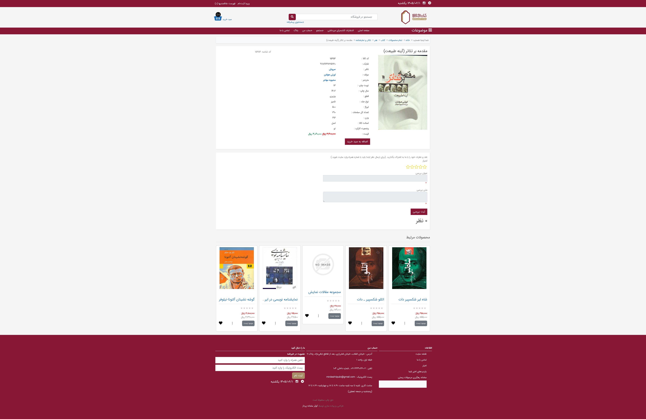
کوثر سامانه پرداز (310, 406)
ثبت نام (298, 375)
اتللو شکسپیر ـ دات (370, 299)
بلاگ (296, 30)
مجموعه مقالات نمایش (324, 292)
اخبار (424, 366)
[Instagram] (424, 3)
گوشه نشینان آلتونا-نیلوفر (237, 299)
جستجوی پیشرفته (295, 22)
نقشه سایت (421, 354)
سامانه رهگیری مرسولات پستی (412, 377)
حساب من (307, 30)
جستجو (320, 30)
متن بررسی (422, 190)
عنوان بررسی (421, 173)
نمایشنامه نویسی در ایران (279, 299)
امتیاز (425, 161)
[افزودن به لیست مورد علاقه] (220, 323)
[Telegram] (429, 3)
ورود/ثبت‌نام (244, 3)
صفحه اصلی (363, 30)
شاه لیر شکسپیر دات (413, 299)
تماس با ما (285, 30)
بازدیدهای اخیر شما (418, 371)
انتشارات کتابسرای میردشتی (341, 30)
